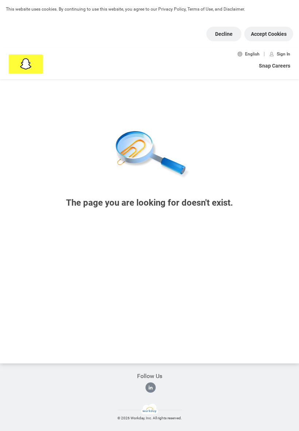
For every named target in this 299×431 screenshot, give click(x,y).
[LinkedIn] (150, 387)
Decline (224, 34)
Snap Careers (274, 66)
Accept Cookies (269, 34)
